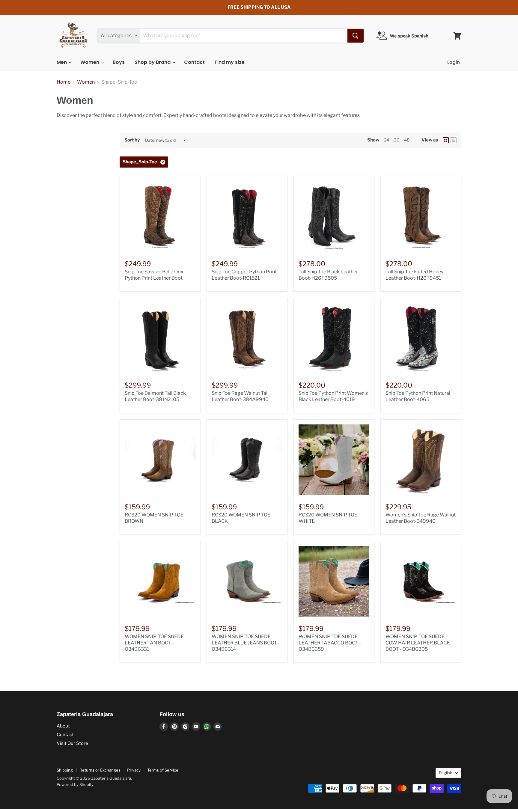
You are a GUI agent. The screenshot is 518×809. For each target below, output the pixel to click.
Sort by (132, 140)
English (445, 772)
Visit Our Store (72, 743)
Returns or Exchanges (100, 770)
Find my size (230, 62)
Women (90, 62)
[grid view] (446, 140)
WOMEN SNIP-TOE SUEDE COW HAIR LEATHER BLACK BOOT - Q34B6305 (418, 643)
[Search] (355, 36)
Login (453, 62)
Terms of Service (162, 770)
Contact (194, 62)
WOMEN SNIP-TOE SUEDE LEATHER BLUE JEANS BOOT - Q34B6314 (246, 643)
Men (62, 62)
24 (386, 139)
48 (406, 139)
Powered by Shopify (75, 784)
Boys (119, 62)
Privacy (134, 770)
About (63, 726)
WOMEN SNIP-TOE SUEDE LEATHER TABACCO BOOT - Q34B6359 (330, 643)
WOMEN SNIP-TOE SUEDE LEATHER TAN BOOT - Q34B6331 (154, 643)
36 (396, 139)
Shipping (65, 770)
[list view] (454, 140)
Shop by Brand (153, 62)
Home (63, 82)
